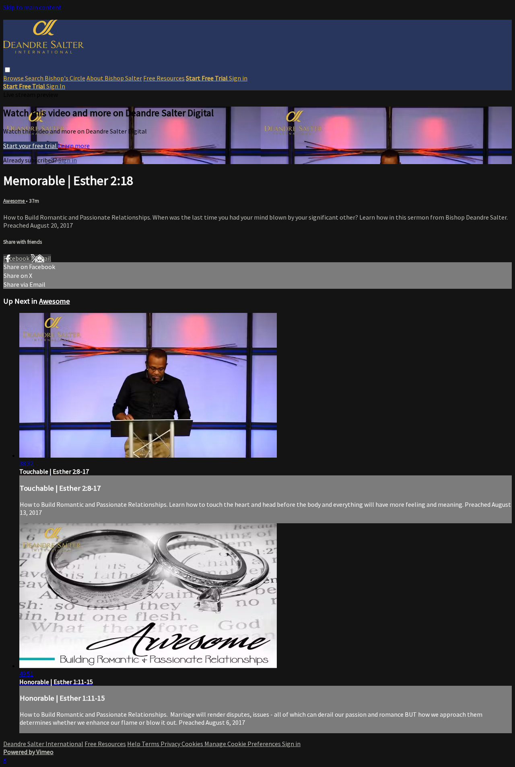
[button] (7, 69)
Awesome (14, 200)
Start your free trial (30, 146)
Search (35, 78)
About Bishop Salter (114, 78)
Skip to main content (32, 7)
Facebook (17, 258)
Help (134, 744)
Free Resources (164, 78)
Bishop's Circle (65, 78)
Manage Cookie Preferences (243, 744)
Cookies (192, 744)
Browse (14, 78)
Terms (151, 744)
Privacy (171, 744)
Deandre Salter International (43, 744)
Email (43, 258)
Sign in (238, 78)
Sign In (55, 86)
